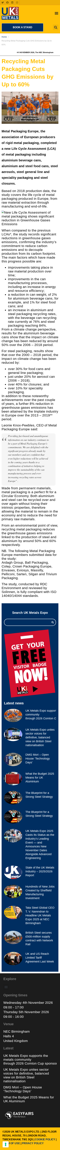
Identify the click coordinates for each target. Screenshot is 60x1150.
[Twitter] (2, 2)
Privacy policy (33, 1143)
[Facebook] (7, 2)
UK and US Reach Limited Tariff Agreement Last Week (39, 957)
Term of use (11, 1143)
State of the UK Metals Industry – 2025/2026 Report (39, 871)
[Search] (53, 622)
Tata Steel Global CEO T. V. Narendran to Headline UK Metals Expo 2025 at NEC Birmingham (39, 915)
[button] (22, 27)
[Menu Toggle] (56, 13)
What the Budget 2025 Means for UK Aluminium (39, 777)
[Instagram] (17, 2)
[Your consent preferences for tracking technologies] (6, 1144)
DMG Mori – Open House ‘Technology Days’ (37, 758)
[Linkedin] (12, 2)
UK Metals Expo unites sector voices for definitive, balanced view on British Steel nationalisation (40, 737)
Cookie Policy (45, 1139)
